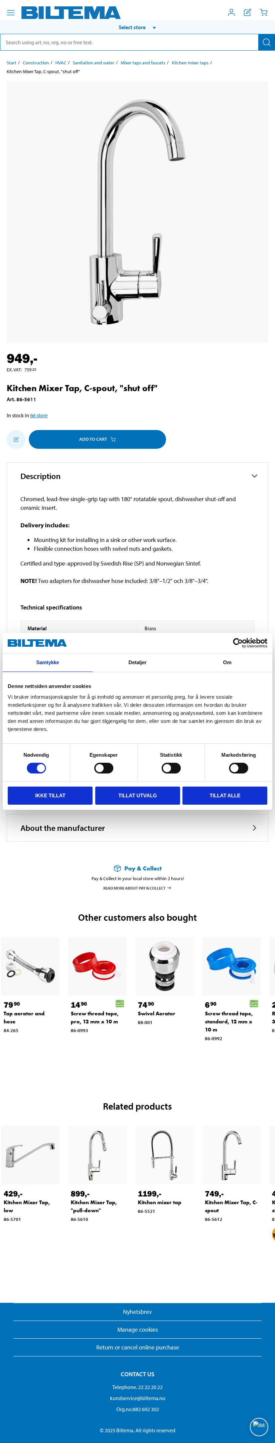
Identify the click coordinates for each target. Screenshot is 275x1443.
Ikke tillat (50, 795)
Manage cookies (137, 1329)
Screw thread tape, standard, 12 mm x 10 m (229, 1021)
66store (39, 415)
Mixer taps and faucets (143, 63)
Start (11, 63)
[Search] (266, 42)
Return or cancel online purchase (137, 1347)
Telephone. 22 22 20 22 (137, 1387)
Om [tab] (227, 662)
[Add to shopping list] (16, 439)
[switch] (103, 768)
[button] (137, 27)
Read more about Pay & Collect (134, 887)
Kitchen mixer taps (190, 63)
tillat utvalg (137, 795)
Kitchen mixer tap (159, 1202)
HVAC (60, 63)
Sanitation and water (93, 63)
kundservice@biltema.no (137, 1398)
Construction (36, 63)
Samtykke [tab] (47, 662)
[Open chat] (259, 1427)
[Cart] (264, 12)
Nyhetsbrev (137, 1312)
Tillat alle (225, 795)
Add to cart (93, 439)
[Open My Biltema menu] (231, 12)
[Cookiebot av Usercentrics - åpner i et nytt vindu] (238, 643)
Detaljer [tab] (137, 662)
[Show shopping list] (247, 12)
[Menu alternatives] (10, 12)
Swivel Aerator (156, 1013)
